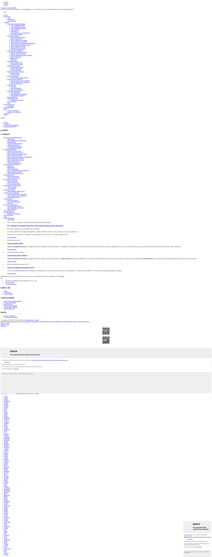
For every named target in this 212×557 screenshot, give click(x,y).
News (5, 109)
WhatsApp (3, 326)
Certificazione (11, 19)
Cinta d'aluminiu (15, 73)
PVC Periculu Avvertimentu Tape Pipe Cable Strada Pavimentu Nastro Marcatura (35, 226)
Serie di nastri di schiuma (13, 65)
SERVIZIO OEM (8, 107)
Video (8, 18)
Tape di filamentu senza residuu (19, 94)
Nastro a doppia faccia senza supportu (20, 45)
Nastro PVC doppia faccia (17, 49)
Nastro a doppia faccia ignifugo (19, 42)
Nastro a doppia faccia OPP (18, 46)
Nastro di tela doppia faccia (18, 37)
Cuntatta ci (7, 113)
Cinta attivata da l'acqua (17, 64)
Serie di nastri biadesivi (13, 36)
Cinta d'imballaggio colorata (18, 27)
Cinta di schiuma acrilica (17, 67)
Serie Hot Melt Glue (12, 98)
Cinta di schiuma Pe (25, 321)
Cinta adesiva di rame (83, 321)
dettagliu (14, 237)
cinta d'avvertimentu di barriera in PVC (21, 267)
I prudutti (6, 22)
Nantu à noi (7, 16)
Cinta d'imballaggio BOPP (18, 25)
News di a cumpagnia (13, 110)
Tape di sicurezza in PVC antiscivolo (20, 80)
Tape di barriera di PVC (15, 243)
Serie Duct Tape (11, 85)
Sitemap (37, 320)
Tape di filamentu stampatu (18, 95)
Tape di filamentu (15, 92)
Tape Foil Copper (15, 74)
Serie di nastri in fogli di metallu (15, 71)
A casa (5, 15)
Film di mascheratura (16, 56)
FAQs (5, 115)
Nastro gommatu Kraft (16, 62)
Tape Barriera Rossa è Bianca (17, 255)
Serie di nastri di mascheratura (15, 51)
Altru (8, 103)
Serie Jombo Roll (11, 101)
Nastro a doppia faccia (16, 39)
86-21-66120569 (9, 282)
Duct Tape (13, 86)
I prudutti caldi (30, 320)
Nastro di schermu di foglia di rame (10, 321)
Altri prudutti (10, 106)
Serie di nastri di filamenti (14, 91)
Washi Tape (14, 59)
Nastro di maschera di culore (18, 53)
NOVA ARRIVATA (9, 104)
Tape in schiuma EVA (16, 68)
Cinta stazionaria (15, 30)
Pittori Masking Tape (58, 321)
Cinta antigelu (14, 31)
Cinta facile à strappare (17, 34)
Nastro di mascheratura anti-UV (19, 52)
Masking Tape (14, 58)
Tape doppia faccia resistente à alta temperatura (23, 43)
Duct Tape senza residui (17, 89)
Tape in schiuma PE (16, 70)
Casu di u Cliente (11, 21)
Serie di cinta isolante (12, 76)
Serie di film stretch (12, 97)
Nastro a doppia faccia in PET (18, 48)
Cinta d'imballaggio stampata (18, 28)
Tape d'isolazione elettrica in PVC (19, 77)
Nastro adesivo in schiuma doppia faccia (41, 321)
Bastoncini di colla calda (17, 100)
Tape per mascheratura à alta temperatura (21, 55)
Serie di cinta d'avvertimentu (14, 79)
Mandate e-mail (5, 324)
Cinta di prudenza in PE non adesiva (20, 82)
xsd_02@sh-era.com (11, 284)
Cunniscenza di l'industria (14, 112)
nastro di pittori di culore (70, 321)
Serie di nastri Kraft (12, 61)
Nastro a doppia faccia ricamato (19, 40)
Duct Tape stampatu (16, 88)
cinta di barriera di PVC (17, 83)
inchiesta (9, 237)
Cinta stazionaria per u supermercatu (20, 33)
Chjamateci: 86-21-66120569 (8, 8)
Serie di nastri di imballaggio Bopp (16, 24)
